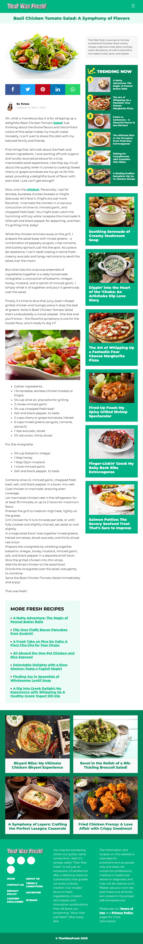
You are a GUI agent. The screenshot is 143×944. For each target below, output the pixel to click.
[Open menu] (133, 5)
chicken (33, 189)
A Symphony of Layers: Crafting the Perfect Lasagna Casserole (37, 826)
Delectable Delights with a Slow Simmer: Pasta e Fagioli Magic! (38, 667)
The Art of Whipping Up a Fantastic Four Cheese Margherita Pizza (123, 103)
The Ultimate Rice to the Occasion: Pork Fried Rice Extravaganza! (123, 139)
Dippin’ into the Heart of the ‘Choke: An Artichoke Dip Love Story (109, 294)
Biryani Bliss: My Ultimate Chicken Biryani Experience (37, 765)
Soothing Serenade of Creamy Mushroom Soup (109, 235)
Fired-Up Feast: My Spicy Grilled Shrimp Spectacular (108, 412)
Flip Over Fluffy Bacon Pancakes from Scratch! (38, 632)
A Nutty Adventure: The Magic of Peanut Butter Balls (39, 620)
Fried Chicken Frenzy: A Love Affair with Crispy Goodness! (105, 826)
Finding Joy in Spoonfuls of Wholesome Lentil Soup (34, 678)
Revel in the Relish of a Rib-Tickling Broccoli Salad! (105, 765)
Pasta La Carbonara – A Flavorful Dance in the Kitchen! (124, 121)
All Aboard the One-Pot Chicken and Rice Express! (42, 655)
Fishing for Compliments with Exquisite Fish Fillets (121, 157)
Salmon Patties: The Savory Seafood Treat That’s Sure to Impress (110, 523)
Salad (57, 123)
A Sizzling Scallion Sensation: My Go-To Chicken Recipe (124, 176)
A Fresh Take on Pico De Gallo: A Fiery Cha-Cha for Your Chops (38, 643)
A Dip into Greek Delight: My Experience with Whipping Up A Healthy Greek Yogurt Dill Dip (37, 692)
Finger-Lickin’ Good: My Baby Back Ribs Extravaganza (111, 467)
